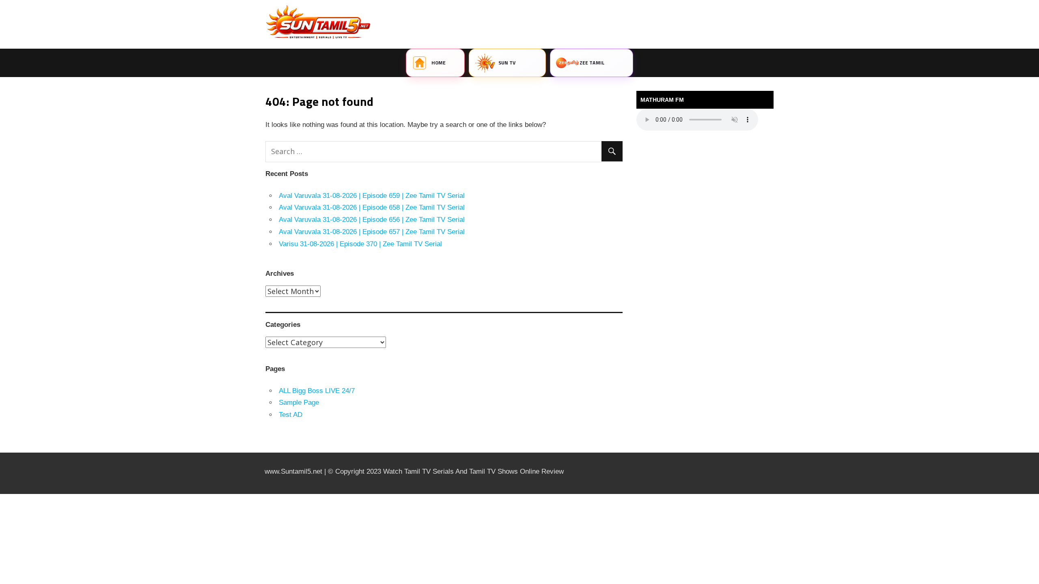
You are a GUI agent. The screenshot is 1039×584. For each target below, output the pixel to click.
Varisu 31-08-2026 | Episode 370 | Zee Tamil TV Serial (360, 244)
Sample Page (299, 402)
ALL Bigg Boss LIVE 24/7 (317, 391)
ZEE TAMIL (592, 63)
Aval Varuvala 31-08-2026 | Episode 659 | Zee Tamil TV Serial (372, 196)
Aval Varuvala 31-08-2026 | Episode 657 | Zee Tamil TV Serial (372, 232)
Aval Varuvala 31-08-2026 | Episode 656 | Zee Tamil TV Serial (372, 219)
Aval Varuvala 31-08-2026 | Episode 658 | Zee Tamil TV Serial (372, 207)
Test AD (290, 415)
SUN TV (507, 63)
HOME (438, 63)
